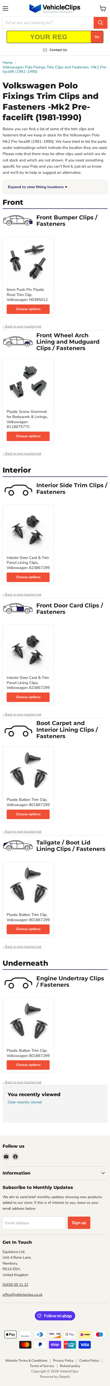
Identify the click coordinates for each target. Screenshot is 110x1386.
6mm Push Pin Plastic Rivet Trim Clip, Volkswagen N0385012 (27, 294)
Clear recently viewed (25, 1102)
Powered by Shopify (55, 1376)
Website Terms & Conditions (26, 1360)
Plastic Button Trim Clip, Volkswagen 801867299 (28, 802)
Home (8, 62)
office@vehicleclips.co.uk (22, 1294)
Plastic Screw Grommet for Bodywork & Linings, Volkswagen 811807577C (27, 419)
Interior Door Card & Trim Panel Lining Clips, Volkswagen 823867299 (28, 562)
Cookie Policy (89, 1360)
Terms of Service (42, 1366)
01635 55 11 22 (15, 1284)
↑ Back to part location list (22, 327)
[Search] (100, 23)
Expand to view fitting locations (37, 187)
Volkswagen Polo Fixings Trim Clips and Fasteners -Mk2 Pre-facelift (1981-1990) (55, 69)
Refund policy (70, 1366)
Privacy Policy (63, 1360)
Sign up (79, 1223)
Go (97, 36)
